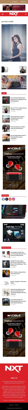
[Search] (26, 14)
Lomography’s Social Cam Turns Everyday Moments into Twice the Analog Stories (18, 254)
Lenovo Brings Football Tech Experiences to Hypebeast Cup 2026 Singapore (18, 99)
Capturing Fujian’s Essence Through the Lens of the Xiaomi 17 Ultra (17, 118)
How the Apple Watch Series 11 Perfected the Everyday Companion (18, 137)
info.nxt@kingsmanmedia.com (17, 400)
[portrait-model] (14, 61)
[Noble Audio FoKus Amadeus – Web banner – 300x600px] (14, 189)
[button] (2, 14)
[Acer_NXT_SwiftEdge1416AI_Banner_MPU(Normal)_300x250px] (14, 241)
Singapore (11, 405)
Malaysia (17, 405)
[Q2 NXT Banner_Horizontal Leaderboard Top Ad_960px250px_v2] (14, 10)
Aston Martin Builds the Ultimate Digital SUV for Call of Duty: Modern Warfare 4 (18, 301)
